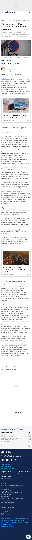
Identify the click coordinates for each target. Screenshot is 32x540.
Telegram (19, 63)
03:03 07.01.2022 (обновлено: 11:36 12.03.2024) (13, 20)
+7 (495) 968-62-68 (24, 472)
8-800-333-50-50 (6, 477)
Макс (5, 63)
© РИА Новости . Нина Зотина (8, 57)
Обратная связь (6, 466)
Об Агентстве (5, 464)
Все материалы (10, 71)
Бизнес (16, 366)
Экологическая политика (7, 526)
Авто (2, 366)
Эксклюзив (9, 366)
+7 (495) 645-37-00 (7, 472)
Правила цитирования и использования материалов (14, 518)
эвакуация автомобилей (8, 369)
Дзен (11, 63)
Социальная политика (6, 524)
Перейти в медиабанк (22, 57)
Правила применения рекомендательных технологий (14, 522)
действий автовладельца (14, 138)
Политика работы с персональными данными (12, 520)
